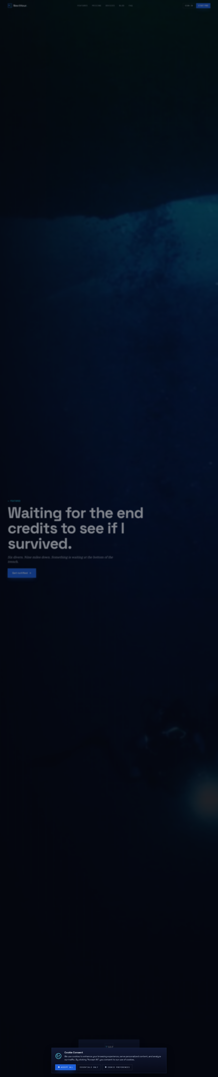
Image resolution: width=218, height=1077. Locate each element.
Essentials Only (89, 1067)
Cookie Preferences (119, 1067)
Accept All (67, 1067)
